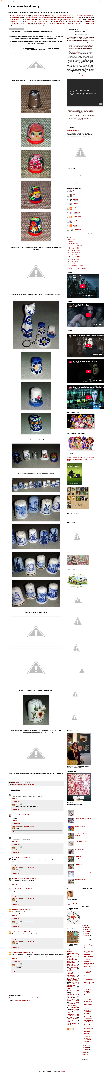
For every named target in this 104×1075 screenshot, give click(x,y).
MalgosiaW (75, 220)
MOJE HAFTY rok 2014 (74, 259)
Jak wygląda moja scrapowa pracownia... (89, 998)
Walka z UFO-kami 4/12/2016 (89, 983)
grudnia (87, 927)
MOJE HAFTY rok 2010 (74, 252)
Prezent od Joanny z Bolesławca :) (89, 1017)
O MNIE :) (70, 241)
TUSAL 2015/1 (78, 864)
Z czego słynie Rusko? (88, 1025)
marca (86, 1045)
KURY (63, 21)
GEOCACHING (30, 19)
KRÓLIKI (47, 21)
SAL (73, 23)
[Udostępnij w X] (26, 782)
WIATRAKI (15, 25)
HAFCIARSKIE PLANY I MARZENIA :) (77, 267)
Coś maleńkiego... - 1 (79, 811)
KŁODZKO (33, 21)
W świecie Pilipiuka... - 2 (88, 1014)
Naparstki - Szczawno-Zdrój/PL (87, 1035)
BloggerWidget (91, 233)
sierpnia (87, 935)
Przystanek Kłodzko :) (23, 6)
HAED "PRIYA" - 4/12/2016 (88, 1005)
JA (21, 21)
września (87, 933)
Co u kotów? (87, 961)
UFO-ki (92, 23)
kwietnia (87, 944)
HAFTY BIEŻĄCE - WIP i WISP (75, 265)
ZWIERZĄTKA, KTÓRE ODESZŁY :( (77, 268)
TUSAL (86, 23)
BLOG (79, 17)
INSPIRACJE (13, 21)
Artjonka (75, 225)
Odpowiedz (15, 798)
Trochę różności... (89, 945)
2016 (84, 925)
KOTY (40, 21)
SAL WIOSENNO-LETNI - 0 (81, 841)
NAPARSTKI (90, 21)
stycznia (87, 1049)
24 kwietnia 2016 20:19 (24, 931)
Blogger (63, 1071)
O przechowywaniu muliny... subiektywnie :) (81, 834)
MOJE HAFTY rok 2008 (74, 248)
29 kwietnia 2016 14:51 (28, 941)
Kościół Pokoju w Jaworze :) (88, 1002)
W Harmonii (15, 837)
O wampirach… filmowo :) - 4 (88, 1039)
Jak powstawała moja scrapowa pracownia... (88, 1021)
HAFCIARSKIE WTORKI (51, 20)
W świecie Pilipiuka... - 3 (88, 992)
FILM (90, 17)
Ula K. (13, 794)
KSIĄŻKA (55, 21)
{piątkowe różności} (16, 17)
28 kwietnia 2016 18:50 (28, 867)
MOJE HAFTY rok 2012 (74, 256)
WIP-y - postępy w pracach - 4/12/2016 (89, 958)
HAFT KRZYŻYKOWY (72, 20)
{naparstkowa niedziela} (84, 15)
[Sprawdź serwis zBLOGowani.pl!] (80, 183)
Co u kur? (86, 1008)
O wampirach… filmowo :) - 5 (88, 967)
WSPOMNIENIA (33, 25)
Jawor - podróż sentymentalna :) (88, 979)
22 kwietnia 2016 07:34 (24, 837)
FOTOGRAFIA (15, 20)
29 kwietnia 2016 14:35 (28, 921)
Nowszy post (12, 997)
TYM (72, 118)
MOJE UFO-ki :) (72, 263)
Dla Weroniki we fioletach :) (74, 130)
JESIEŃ (26, 21)
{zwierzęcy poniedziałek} (63, 17)
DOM (85, 17)
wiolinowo (15, 931)
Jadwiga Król (76, 207)
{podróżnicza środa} (31, 17)
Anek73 (18, 804)
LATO (83, 21)
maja (86, 941)
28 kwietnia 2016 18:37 (28, 847)
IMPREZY (89, 19)
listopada (87, 929)
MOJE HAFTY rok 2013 (74, 258)
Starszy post (60, 997)
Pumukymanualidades (18, 878)
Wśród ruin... (87, 954)
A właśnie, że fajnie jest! (87, 1042)
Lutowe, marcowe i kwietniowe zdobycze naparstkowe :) (89, 971)
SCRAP (78, 23)
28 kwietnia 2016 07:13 (28, 804)
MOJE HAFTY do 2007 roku (75, 245)
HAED (39, 19)
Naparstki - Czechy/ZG (87, 1011)
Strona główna (36, 997)
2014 (84, 1054)
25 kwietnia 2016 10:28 (27, 952)
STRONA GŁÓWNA (73, 239)
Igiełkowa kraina (16, 952)
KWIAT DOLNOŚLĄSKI (73, 21)
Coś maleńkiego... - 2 (79, 849)
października (88, 931)
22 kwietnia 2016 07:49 (24, 857)
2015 (84, 1052)
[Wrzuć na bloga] (25, 782)
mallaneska (15, 814)
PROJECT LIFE (43, 23)
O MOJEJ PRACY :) (73, 243)
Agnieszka (15, 857)
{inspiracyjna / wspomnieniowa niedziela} (60, 15)
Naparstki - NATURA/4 (87, 988)
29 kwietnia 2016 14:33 (28, 898)
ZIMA (42, 25)
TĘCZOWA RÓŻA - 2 (79, 826)
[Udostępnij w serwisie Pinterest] (29, 782)
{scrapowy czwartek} (46, 17)
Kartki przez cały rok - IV (88, 952)
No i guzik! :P (87, 975)
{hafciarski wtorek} (38, 15)
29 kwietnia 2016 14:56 (28, 964)
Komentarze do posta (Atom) (22, 1000)
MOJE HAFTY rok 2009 (74, 250)
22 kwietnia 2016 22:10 (24, 909)
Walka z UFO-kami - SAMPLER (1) (83, 872)
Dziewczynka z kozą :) (80, 879)
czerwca (87, 939)
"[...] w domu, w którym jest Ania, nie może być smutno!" (83, 819)
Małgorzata (15, 909)
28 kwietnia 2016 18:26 (28, 826)
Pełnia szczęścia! (88, 994)
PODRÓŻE (16, 23)
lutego (86, 1047)
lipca (86, 937)
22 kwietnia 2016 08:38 (26, 888)
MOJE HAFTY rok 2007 (74, 247)
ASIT (75, 17)
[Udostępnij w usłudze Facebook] (27, 782)
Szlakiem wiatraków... (88, 948)
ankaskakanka (16, 888)
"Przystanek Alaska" (76, 52)
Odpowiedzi (17, 801)
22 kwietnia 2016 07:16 (24, 814)
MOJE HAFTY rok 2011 (73, 254)
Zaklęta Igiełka (77, 229)
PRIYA (35, 23)
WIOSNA (23, 25)
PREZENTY (28, 23)
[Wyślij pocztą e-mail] (23, 782)
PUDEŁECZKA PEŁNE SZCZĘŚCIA (60, 23)
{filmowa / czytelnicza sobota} (19, 15)
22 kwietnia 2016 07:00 (21, 794)
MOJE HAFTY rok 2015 (74, 261)
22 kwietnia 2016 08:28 (30, 878)
